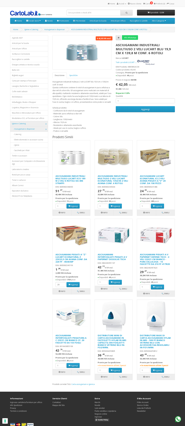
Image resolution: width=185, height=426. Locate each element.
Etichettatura (17, 97)
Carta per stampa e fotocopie (24, 80)
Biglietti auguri (18, 75)
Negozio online (101, 414)
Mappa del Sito (58, 405)
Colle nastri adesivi (19, 91)
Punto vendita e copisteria (105, 411)
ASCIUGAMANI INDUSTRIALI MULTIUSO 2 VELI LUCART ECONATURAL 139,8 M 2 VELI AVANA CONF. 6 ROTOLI (113, 179)
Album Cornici (18, 185)
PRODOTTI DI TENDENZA (22, 196)
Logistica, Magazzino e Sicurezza (25, 107)
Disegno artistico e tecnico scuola (25, 64)
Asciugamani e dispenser (54, 29)
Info (62, 212)
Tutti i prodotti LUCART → (126, 62)
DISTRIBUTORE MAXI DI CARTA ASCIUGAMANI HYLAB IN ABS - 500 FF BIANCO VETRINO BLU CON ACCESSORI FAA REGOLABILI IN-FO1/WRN (155, 341)
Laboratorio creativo (20, 169)
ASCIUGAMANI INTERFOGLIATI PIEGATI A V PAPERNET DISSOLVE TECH (112, 257)
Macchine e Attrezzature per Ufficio (26, 113)
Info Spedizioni (16, 405)
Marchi (97, 402)
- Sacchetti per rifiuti (20, 150)
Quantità (119, 96)
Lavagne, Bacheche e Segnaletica (25, 86)
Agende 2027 (17, 38)
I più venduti (100, 408)
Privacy (13, 408)
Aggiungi (145, 109)
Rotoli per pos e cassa (21, 174)
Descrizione (59, 75)
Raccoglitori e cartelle (139, 21)
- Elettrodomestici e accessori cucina (27, 139)
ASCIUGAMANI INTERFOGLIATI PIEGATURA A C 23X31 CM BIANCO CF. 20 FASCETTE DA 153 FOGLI (71, 339)
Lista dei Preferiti (144, 408)
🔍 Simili (81, 212)
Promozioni (64, 21)
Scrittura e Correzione (21, 54)
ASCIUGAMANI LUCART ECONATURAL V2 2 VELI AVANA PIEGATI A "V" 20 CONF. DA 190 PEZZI (153, 179)
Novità (50, 21)
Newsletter (141, 411)
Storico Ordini (142, 405)
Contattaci (56, 402)
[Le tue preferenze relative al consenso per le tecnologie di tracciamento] (5, 421)
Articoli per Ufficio (118, 21)
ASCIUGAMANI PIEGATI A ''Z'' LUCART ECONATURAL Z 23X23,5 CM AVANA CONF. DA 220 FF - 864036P (71, 258)
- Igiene (15, 145)
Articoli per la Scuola (98, 21)
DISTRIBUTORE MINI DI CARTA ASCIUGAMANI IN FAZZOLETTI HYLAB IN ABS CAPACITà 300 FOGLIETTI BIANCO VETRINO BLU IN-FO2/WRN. (112, 341)
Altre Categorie (158, 21)
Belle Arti (15, 70)
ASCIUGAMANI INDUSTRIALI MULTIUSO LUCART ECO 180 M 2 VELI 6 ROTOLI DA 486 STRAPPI (70, 179)
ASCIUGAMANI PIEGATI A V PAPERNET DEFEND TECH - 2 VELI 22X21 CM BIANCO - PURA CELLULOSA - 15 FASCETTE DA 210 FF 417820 (155, 259)
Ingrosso (98, 417)
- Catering (16, 134)
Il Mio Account (142, 402)
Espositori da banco (20, 191)
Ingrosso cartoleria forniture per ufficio (26, 402)
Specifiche (73, 75)
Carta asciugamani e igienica (83, 384)
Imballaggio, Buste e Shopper (24, 102)
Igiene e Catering (31, 29)
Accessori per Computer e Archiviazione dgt (28, 162)
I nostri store (33, 21)
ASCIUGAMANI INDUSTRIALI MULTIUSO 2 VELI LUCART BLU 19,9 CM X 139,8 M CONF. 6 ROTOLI (109, 29)
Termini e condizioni (18, 411)
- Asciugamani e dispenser (23, 129)
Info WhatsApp (130, 37)
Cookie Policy (103, 420)
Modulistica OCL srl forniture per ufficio (28, 118)
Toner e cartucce (19, 180)
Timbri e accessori (19, 156)
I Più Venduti (80, 21)
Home (19, 21)
